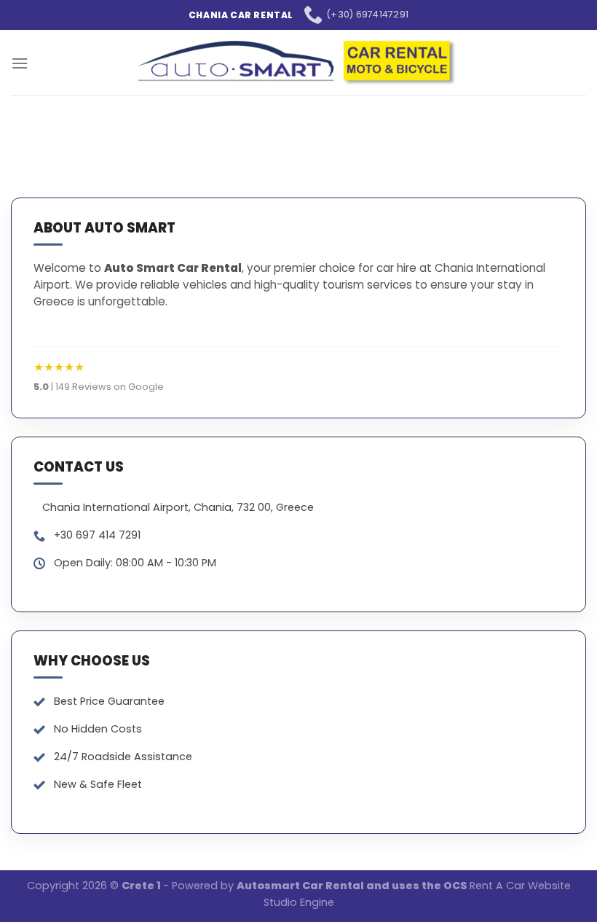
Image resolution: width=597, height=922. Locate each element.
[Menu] (19, 63)
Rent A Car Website (520, 885)
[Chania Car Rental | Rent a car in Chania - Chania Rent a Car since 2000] (298, 62)
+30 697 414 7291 (97, 535)
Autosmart (269, 885)
